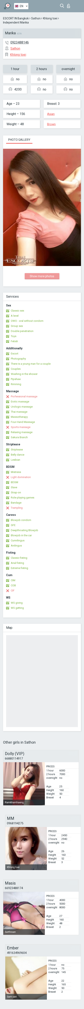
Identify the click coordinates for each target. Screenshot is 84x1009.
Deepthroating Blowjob (24, 530)
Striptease (17, 449)
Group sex (17, 325)
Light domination (21, 477)
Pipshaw (16, 379)
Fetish (14, 341)
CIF (12, 590)
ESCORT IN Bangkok (16, 18)
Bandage (16, 502)
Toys (13, 336)
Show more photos (42, 276)
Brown (51, 124)
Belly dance (17, 454)
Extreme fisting (19, 568)
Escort (14, 353)
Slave (14, 487)
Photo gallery (19, 139)
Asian (51, 114)
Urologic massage (22, 406)
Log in (69, 5)
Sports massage (20, 427)
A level (15, 315)
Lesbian (15, 459)
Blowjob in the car (21, 535)
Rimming (16, 384)
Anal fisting (17, 562)
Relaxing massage (21, 432)
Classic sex (17, 310)
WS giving (17, 602)
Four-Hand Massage (23, 421)
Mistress (16, 472)
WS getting (17, 607)
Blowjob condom (21, 520)
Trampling (17, 507)
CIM (13, 580)
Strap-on (16, 492)
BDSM (14, 482)
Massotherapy (19, 416)
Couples (16, 368)
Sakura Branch (19, 437)
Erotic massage (20, 401)
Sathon (36, 18)
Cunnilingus (17, 540)
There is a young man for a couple (31, 363)
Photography (18, 358)
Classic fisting (19, 557)
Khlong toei (50, 18)
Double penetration (22, 331)
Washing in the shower (24, 373)
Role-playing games (22, 497)
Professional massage (24, 396)
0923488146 (19, 42)
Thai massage (19, 411)
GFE (13, 525)
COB (13, 585)
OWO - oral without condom (27, 320)
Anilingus (16, 545)
